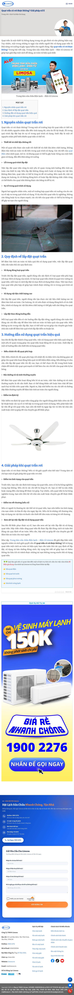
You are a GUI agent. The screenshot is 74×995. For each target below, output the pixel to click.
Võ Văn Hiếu (22, 953)
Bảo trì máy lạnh (38, 944)
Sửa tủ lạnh (36, 962)
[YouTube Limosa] (62, 961)
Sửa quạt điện (11, 569)
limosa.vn (11, 962)
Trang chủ (4, 14)
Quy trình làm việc (57, 956)
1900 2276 (11, 944)
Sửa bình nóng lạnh (13, 583)
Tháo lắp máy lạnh (38, 949)
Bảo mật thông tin (57, 951)
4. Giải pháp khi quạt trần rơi (14, 116)
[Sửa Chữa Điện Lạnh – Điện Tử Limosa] (17, 3)
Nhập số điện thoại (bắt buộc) (14, 868)
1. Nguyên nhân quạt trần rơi (14, 107)
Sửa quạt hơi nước (12, 574)
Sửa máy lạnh (37, 931)
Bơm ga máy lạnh (38, 940)
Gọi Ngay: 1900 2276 (14, 840)
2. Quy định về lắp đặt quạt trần (15, 110)
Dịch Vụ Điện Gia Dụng (17, 14)
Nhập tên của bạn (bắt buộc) (14, 860)
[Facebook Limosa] (52, 961)
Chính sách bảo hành (58, 935)
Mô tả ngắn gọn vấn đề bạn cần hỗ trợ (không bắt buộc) (21, 884)
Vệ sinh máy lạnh (38, 935)
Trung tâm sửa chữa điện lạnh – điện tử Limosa (31, 540)
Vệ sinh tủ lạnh (37, 967)
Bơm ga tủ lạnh (37, 971)
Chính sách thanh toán (59, 947)
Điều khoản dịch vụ (57, 931)
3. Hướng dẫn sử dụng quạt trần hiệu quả (20, 113)
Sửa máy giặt (37, 953)
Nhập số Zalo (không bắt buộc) (15, 876)
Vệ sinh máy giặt (38, 958)
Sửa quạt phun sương (14, 579)
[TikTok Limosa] (57, 961)
